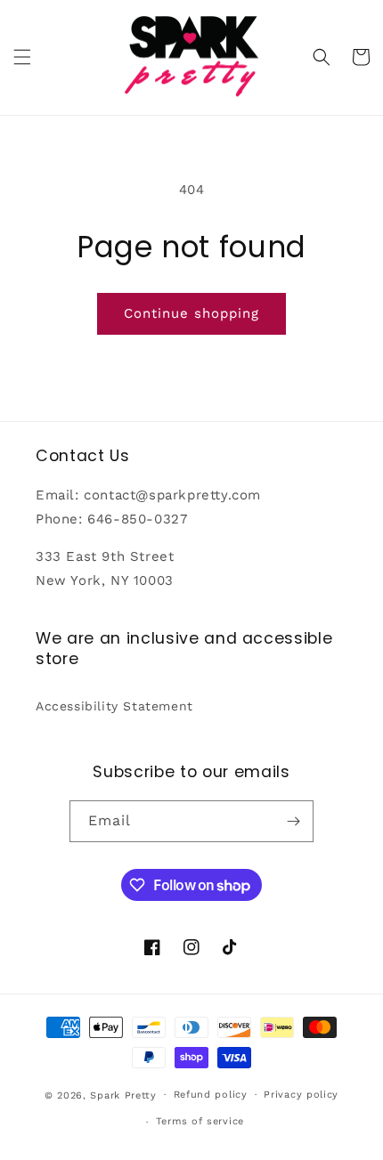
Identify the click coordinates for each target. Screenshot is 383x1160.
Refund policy (211, 1094)
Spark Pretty (123, 1094)
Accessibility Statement (114, 706)
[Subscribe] (293, 821)
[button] (22, 57)
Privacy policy (301, 1094)
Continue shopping (191, 313)
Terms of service (200, 1121)
